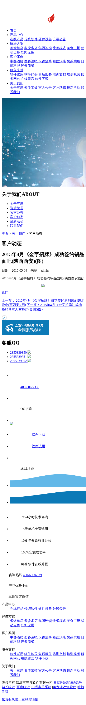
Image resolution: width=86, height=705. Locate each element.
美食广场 (73, 48)
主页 (5, 233)
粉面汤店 (59, 61)
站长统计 (8, 687)
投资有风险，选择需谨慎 (20, 699)
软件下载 (41, 79)
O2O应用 (27, 52)
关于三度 (16, 87)
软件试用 (16, 74)
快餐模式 (59, 48)
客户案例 (16, 57)
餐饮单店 (16, 48)
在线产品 (16, 39)
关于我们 (16, 83)
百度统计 (23, 687)
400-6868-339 (32, 575)
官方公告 (45, 87)
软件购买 (31, 74)
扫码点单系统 (41, 687)
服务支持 (16, 70)
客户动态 (59, 87)
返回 (5, 292)
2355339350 (19, 352)
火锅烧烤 (45, 61)
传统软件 (31, 39)
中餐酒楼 (16, 61)
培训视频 (73, 74)
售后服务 (45, 74)
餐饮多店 (31, 48)
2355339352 (19, 361)
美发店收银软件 (64, 687)
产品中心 (16, 35)
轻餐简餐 (27, 65)
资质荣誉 (31, 87)
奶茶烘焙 (73, 61)
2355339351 (19, 356)
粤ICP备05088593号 (67, 682)
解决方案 (16, 43)
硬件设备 (45, 39)
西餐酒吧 (31, 61)
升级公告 (59, 39)
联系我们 (16, 226)
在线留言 (27, 79)
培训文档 (59, 74)
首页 (13, 30)
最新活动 (73, 87)
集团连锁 (45, 48)
